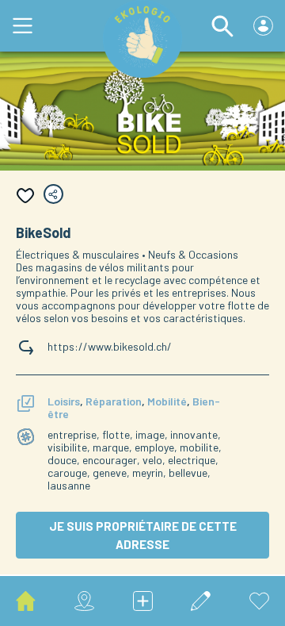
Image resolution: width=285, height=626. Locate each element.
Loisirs (64, 401)
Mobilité (167, 401)
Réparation (114, 401)
